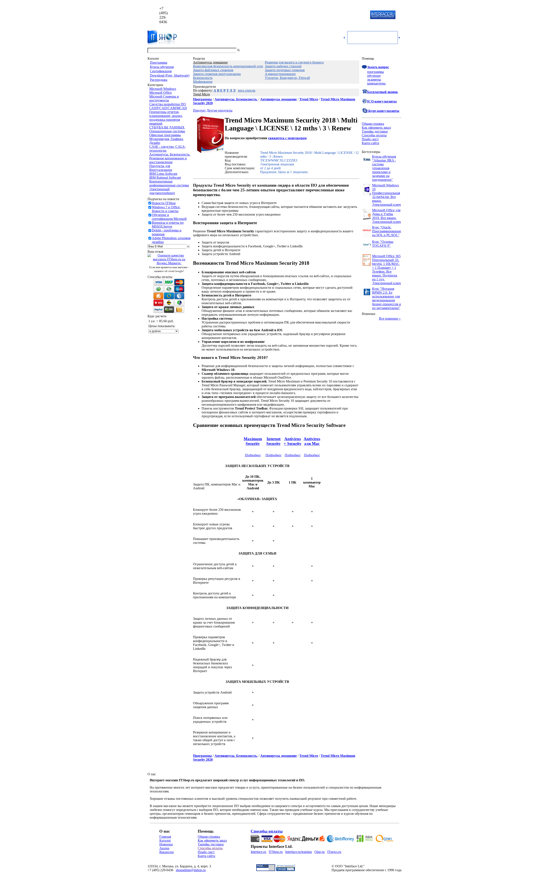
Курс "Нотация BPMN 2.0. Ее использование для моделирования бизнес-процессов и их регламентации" (386, 298)
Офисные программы (165, 135)
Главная (165, 836)
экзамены (374, 79)
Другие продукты (219, 110)
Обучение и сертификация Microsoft (169, 217)
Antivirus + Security (293, 441)
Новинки (166, 844)
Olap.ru (319, 852)
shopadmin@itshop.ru (329, 15)
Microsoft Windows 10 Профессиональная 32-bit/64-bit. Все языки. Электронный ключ (386, 194)
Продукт (199, 110)
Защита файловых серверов (213, 70)
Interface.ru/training (298, 852)
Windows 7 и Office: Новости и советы (166, 209)
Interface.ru (258, 852)
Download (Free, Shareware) (169, 75)
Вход (397, 50)
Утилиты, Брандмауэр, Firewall (287, 78)
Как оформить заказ (376, 127)
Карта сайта (370, 143)
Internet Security (273, 441)
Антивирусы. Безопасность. (169, 154)
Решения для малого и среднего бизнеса (294, 62)
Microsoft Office (160, 92)
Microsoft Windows (162, 89)
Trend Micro (201, 94)
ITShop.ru (276, 852)
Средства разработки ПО (167, 104)
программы (375, 72)
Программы (158, 62)
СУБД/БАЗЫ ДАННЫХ (167, 127)
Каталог (165, 840)
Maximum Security (253, 441)
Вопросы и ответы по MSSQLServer (168, 224)
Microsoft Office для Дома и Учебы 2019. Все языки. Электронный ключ (386, 216)
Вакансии (166, 852)
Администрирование (280, 74)
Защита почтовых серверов (285, 70)
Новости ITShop (164, 203)
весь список (246, 90)
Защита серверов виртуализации (217, 74)
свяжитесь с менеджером (287, 138)
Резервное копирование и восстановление (168, 160)
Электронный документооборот (162, 191)
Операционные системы (167, 131)
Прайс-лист (370, 139)
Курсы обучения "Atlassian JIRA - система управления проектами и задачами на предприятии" (384, 168)
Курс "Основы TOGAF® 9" (382, 243)
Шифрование (203, 81)
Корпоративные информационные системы (169, 183)
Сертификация (161, 71)
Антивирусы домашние (210, 62)
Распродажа (158, 80)
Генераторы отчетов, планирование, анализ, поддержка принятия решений (166, 117)
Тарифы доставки (375, 131)
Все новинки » (390, 318)
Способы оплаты (374, 135)
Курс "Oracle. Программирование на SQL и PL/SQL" (386, 231)
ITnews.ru (334, 852)
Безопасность (203, 78)
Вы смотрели (248, 50)
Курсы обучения (162, 67)
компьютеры (376, 83)
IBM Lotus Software (163, 173)
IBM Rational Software (165, 177)
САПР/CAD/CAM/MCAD (168, 108)
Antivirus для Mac (312, 441)
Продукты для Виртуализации (160, 168)
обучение (374, 75)
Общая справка (373, 124)
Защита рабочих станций (283, 66)
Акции (164, 848)
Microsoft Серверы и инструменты (164, 98)
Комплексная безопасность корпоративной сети (228, 66)
